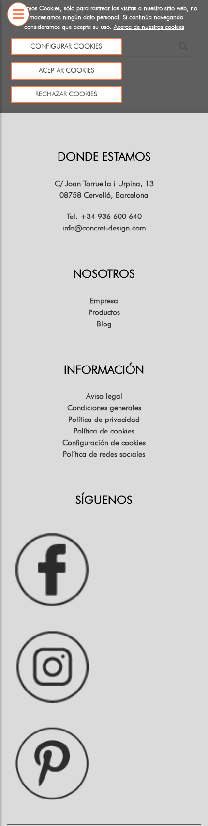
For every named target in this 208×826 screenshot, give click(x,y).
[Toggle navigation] (18, 34)
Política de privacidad (104, 419)
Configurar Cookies (66, 46)
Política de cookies (104, 430)
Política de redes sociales (104, 454)
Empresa (104, 300)
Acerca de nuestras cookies (149, 26)
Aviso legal (104, 396)
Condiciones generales (104, 407)
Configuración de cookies (104, 442)
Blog (104, 323)
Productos (104, 312)
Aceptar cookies (66, 70)
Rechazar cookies (66, 94)
